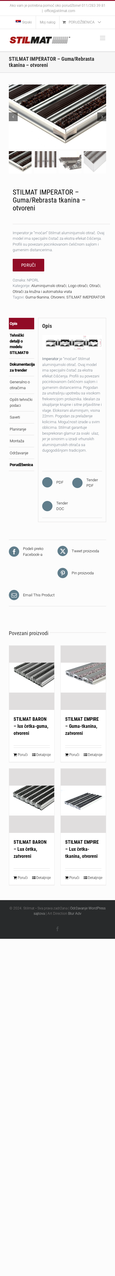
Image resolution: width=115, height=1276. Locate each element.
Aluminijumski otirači (48, 285)
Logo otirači (78, 285)
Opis (13, 323)
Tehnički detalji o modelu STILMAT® (19, 344)
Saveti (15, 417)
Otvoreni (58, 297)
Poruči (23, 755)
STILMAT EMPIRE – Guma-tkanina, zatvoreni (82, 726)
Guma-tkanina (37, 297)
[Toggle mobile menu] (103, 38)
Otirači (94, 285)
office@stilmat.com (60, 11)
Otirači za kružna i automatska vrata (42, 291)
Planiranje (18, 429)
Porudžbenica (21, 465)
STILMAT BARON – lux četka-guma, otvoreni (31, 726)
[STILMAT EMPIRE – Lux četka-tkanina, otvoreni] (83, 801)
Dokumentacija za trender (22, 367)
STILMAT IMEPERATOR (85, 297)
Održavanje (19, 453)
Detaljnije (43, 755)
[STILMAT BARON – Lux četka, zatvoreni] (31, 801)
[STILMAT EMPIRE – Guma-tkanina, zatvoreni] (83, 678)
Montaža (17, 441)
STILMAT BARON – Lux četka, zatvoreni (30, 849)
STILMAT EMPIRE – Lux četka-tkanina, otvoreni (82, 849)
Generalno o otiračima (20, 385)
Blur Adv (74, 914)
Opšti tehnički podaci (21, 402)
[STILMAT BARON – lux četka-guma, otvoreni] (31, 678)
